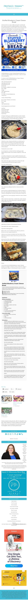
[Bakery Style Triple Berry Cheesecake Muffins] (18, 398)
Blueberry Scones (5, 402)
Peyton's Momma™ (14, 6)
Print (13, 281)
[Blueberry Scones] (6, 398)
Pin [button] (16, 281)
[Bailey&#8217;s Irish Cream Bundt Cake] (6, 410)
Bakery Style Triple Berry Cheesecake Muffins (17, 403)
